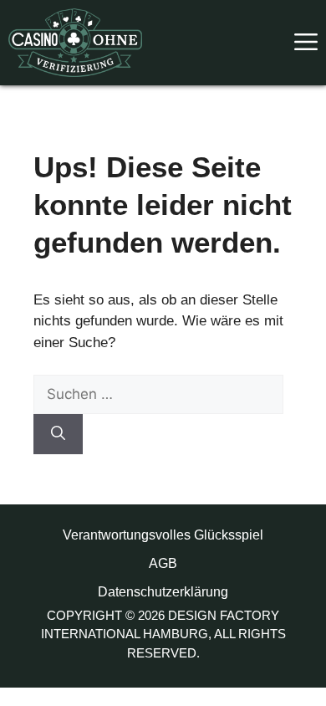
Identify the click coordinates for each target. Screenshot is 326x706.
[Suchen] (58, 434)
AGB (163, 563)
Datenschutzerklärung (163, 592)
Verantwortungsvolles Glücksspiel (163, 535)
